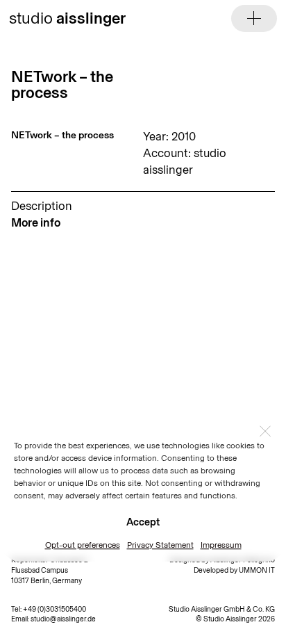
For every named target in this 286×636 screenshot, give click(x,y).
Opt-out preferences (82, 545)
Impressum (221, 545)
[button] (265, 431)
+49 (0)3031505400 (54, 609)
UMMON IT (257, 570)
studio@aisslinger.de (63, 618)
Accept (143, 522)
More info (35, 222)
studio (67, 18)
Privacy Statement (160, 545)
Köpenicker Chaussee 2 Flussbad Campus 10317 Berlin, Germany (49, 570)
